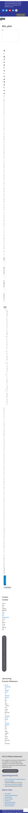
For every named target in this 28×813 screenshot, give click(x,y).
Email (4, 259)
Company (4, 297)
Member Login (20, 15)
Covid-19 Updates (9, 805)
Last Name (4, 284)
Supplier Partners (7, 397)
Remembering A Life (10, 804)
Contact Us (8, 800)
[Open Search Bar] (1, 20)
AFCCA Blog (8, 793)
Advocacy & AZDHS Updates (7, 322)
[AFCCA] (3, 17)
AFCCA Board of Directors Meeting (13, 784)
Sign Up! (5, 580)
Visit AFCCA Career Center (4, 654)
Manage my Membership (11, 795)
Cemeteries (7, 356)
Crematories (7, 368)
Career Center (8, 797)
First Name (4, 270)
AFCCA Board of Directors (10, 771)
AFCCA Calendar (9, 798)
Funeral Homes (7, 381)
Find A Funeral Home (10, 802)
